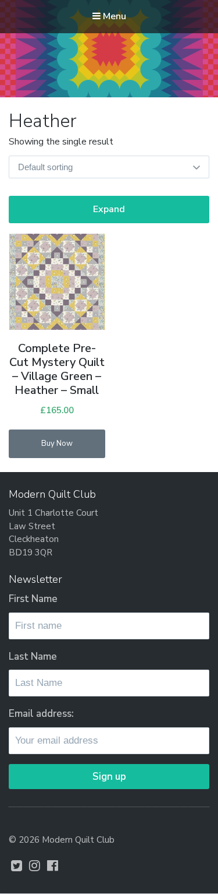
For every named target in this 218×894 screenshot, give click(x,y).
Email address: (41, 713)
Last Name (33, 656)
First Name (33, 599)
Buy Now (57, 443)
